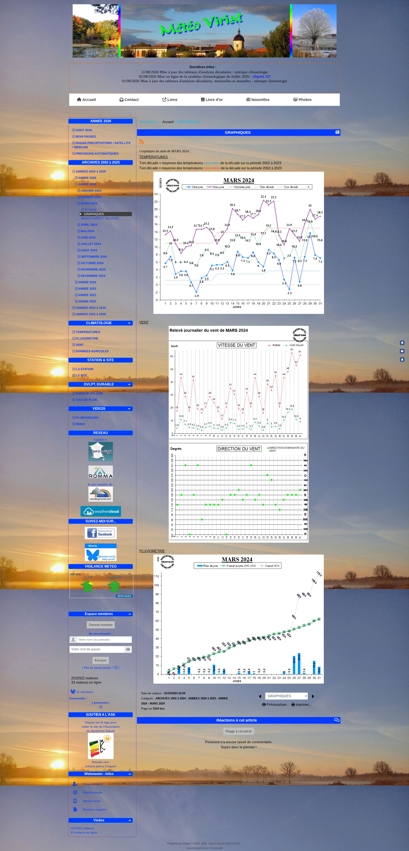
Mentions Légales (94, 809)
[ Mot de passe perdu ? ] (100, 667)
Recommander (92, 792)
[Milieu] (402, 351)
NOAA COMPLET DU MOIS (99, 218)
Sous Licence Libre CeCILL (225, 843)
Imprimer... (303, 704)
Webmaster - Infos (107, 774)
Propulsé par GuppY (179, 843)
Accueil (168, 122)
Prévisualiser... (278, 704)
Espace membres (108, 614)
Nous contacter (92, 784)
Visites (112, 820)
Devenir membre (100, 625)
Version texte (91, 801)
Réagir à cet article (239, 731)
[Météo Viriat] (205, 30)
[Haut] (402, 342)
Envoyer (101, 660)
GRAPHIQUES (94, 214)
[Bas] (402, 359)
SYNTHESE (89, 209)
